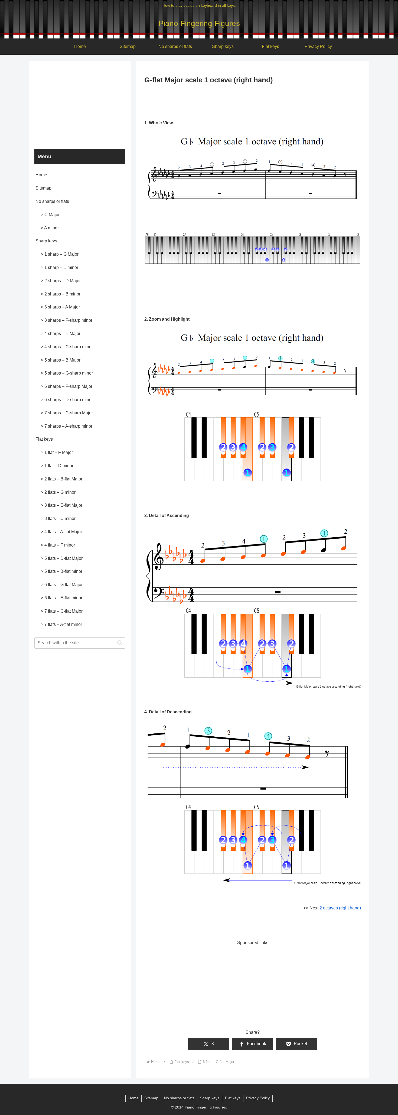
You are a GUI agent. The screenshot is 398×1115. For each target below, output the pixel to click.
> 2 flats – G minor (58, 492)
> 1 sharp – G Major (60, 254)
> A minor (50, 228)
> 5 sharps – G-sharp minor (67, 373)
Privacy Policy (258, 1098)
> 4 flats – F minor (58, 545)
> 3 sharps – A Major (60, 307)
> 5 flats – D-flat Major (62, 558)
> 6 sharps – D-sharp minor (67, 399)
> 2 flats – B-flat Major (61, 479)
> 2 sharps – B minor (60, 294)
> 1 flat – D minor (57, 465)
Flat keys (44, 439)
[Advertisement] (252, 101)
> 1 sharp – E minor (59, 267)
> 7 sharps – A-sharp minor (66, 426)
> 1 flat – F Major (57, 452)
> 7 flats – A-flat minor (61, 624)
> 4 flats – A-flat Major (61, 531)
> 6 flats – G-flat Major (62, 584)
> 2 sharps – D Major (61, 280)
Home (41, 175)
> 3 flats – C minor (58, 518)
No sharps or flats (52, 201)
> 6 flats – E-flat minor (61, 598)
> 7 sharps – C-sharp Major (67, 413)
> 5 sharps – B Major (60, 360)
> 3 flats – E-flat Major (61, 505)
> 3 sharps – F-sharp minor (66, 320)
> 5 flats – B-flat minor (61, 571)
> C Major (50, 214)
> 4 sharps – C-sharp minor (67, 346)
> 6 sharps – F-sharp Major (66, 386)
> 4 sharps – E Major (60, 333)
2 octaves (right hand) (340, 908)
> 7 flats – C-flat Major (62, 611)
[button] (120, 643)
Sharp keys (46, 241)
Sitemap (43, 188)
